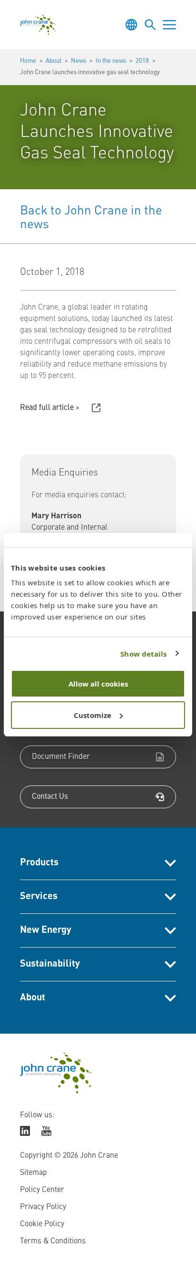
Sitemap (33, 1173)
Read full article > (49, 408)
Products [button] (39, 863)
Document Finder (61, 757)
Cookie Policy (42, 1224)
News (78, 61)
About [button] (32, 998)
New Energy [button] (45, 930)
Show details (143, 654)
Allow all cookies (98, 683)
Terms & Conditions (53, 1241)
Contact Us (50, 797)
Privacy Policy (43, 1207)
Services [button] (39, 896)
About (53, 61)
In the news (111, 61)
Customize (92, 715)
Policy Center (42, 1190)
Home (28, 61)
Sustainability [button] (50, 964)
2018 (142, 61)
